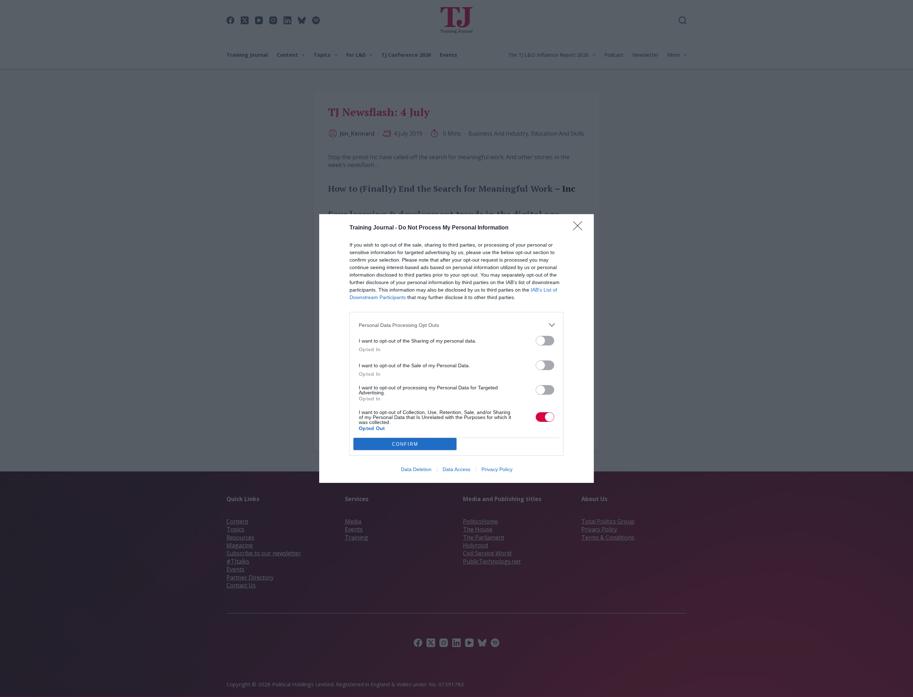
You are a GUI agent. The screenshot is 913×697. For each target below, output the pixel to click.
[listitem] (456, 325)
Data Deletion (416, 469)
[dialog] (456, 348)
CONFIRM (405, 444)
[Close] (580, 228)
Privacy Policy (496, 469)
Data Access (456, 469)
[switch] (545, 340)
